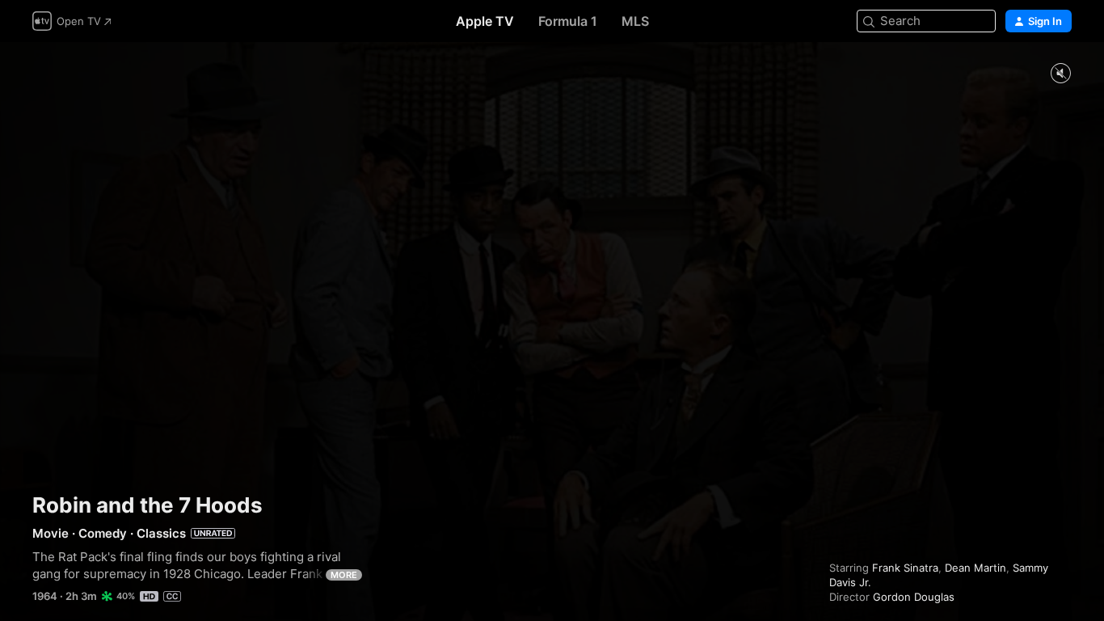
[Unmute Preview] (1060, 74)
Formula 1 (567, 21)
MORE (344, 575)
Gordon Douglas (913, 596)
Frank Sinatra (905, 567)
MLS (635, 21)
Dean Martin (975, 567)
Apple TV (485, 21)
